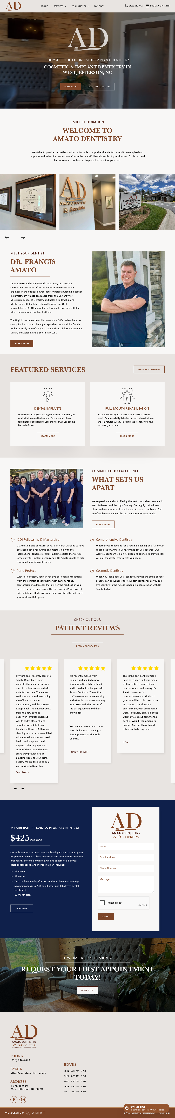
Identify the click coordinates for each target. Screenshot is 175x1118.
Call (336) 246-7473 (99, 86)
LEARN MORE (103, 524)
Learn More (48, 435)
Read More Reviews (87, 645)
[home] (13, 6)
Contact (99, 6)
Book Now (70, 86)
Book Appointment (149, 369)
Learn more (22, 343)
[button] (59, 6)
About (44, 6)
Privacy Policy (164, 1113)
